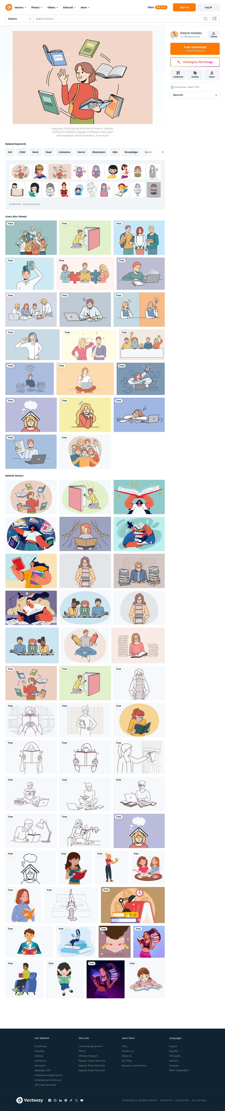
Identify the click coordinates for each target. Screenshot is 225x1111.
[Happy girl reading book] (139, 720)
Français (174, 1065)
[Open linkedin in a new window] (60, 1100)
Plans (151, 7)
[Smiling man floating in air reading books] (85, 645)
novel (148, 152)
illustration (98, 152)
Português (175, 1055)
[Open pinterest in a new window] (65, 1100)
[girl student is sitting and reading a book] (65, 979)
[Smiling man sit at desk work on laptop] (139, 794)
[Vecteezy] (8, 7)
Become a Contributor (134, 1065)
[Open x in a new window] (76, 1100)
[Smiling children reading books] (85, 608)
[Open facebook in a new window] (49, 1100)
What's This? (193, 87)
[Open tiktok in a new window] (71, 1100)
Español (173, 1051)
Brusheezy (40, 1046)
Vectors (19, 7)
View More (154, 189)
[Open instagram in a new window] (55, 1100)
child (22, 152)
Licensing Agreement (90, 1046)
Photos (35, 7)
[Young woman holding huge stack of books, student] (149, 942)
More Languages (178, 1070)
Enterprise (40, 1060)
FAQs (124, 1046)
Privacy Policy (182, 1100)
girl (10, 152)
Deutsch (173, 1060)
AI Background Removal (48, 1080)
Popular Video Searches (92, 1070)
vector (81, 152)
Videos (51, 7)
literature (64, 152)
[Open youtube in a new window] (81, 1100)
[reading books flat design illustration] (133, 905)
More (84, 7)
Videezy (39, 1055)
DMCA (82, 1051)
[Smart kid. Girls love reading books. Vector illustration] (146, 979)
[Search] (206, 19)
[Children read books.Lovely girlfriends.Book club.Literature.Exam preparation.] (148, 867)
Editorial (68, 7)
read (48, 152)
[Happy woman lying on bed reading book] (71, 905)
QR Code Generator (45, 1084)
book (35, 152)
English (173, 1046)
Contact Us (128, 1051)
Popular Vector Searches (92, 1060)
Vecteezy (39, 1051)
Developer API (42, 1070)
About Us (127, 1055)
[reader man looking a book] (24, 979)
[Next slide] (159, 152)
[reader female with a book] (111, 867)
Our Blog (127, 1060)
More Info (178, 95)
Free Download (195, 48)
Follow (214, 36)
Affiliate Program (88, 1055)
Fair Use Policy (199, 1100)
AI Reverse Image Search (49, 1075)
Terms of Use (166, 1100)
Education (40, 1065)
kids (115, 152)
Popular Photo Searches (92, 1065)
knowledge (131, 152)
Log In (208, 7)
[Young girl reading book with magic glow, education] (106, 979)
